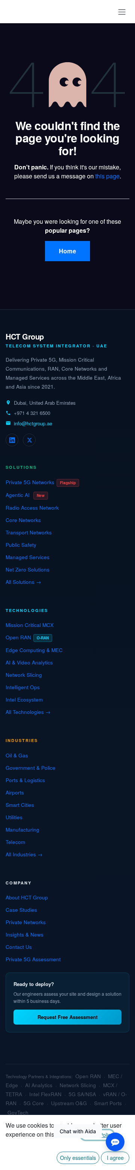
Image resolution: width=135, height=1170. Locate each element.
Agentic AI (25, 494)
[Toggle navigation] (121, 11)
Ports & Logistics (25, 780)
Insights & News (25, 934)
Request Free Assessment (68, 1016)
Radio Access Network (32, 507)
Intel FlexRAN (45, 1094)
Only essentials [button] (78, 1157)
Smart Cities (20, 804)
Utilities (14, 817)
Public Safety (21, 544)
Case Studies (21, 909)
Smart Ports (108, 1103)
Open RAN (27, 637)
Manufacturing (22, 829)
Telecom (15, 841)
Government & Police (31, 767)
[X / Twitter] (29, 440)
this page (107, 176)
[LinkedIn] (12, 440)
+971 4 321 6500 (32, 412)
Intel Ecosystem (24, 699)
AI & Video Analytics (29, 662)
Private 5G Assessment (33, 959)
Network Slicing (24, 674)
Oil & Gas (17, 755)
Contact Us (19, 946)
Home (67, 251)
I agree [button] (115, 1157)
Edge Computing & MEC (34, 650)
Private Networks (26, 922)
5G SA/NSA (82, 1094)
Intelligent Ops (23, 687)
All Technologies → (28, 711)
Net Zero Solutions (28, 569)
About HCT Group (27, 897)
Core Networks (23, 520)
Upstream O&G (69, 1103)
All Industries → (24, 854)
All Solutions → (23, 581)
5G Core (34, 1103)
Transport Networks (29, 532)
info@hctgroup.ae (33, 423)
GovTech (18, 1112)
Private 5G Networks (41, 482)
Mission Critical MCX (30, 624)
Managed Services (28, 557)
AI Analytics (38, 1085)
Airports (15, 792)
